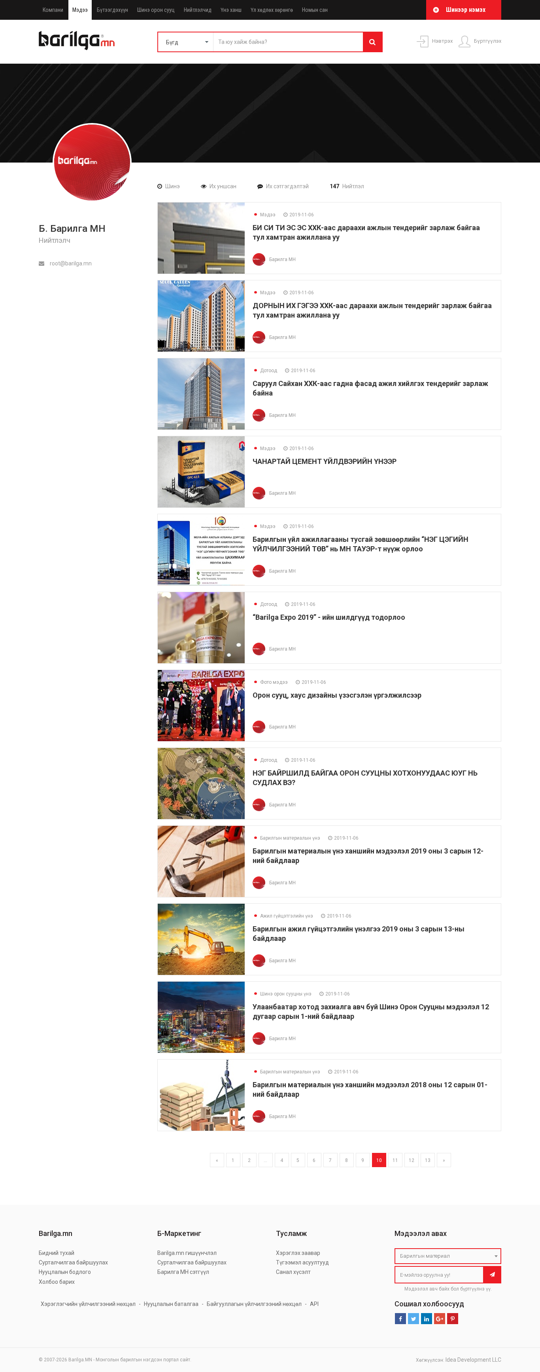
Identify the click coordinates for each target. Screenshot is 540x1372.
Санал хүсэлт (293, 1272)
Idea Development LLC (473, 1360)
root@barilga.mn (70, 263)
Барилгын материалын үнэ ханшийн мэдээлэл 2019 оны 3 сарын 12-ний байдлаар (368, 856)
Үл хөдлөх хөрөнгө (272, 10)
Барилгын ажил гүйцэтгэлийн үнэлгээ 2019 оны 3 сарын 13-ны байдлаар (358, 933)
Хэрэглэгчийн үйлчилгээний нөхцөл (88, 1304)
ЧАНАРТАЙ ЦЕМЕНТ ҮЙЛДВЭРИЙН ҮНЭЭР (325, 461)
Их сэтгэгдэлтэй (287, 186)
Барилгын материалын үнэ (286, 838)
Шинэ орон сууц (156, 10)
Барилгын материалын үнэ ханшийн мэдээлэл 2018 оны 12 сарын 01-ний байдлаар (370, 1089)
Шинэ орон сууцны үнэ (282, 994)
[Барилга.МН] (77, 40)
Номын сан (315, 10)
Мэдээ (80, 10)
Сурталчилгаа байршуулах (73, 1262)
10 (379, 1160)
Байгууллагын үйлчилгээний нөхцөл (254, 1304)
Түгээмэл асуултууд (302, 1262)
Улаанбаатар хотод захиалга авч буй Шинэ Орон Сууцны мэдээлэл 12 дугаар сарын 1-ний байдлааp (371, 1011)
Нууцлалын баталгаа (171, 1304)
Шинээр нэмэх (465, 9)
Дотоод (265, 370)
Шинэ (172, 186)
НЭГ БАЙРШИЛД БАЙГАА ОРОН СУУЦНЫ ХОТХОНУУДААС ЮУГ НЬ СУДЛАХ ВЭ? (365, 778)
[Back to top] (519, 1326)
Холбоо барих (57, 1282)
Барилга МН (282, 259)
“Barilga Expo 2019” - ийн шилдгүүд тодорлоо (329, 617)
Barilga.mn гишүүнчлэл (187, 1253)
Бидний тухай (56, 1253)
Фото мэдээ (270, 682)
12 (411, 1160)
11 (395, 1160)
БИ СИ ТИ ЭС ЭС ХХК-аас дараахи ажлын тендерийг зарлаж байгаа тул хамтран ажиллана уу (366, 232)
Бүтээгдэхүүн (112, 10)
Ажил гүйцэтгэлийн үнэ (283, 916)
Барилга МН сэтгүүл (183, 1272)
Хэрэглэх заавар (298, 1253)
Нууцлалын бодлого (65, 1272)
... (265, 1160)
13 (427, 1160)
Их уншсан (223, 186)
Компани (53, 10)
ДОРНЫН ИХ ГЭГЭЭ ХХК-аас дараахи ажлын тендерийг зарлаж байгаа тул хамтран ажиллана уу (372, 310)
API (314, 1304)
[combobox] (447, 1256)
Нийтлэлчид (197, 10)
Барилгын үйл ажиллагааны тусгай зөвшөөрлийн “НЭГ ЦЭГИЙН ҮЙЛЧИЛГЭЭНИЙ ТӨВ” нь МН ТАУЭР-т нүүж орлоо (360, 544)
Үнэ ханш (231, 10)
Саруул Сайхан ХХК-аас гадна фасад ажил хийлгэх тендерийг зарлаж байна (370, 388)
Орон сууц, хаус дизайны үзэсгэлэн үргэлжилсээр (337, 695)
